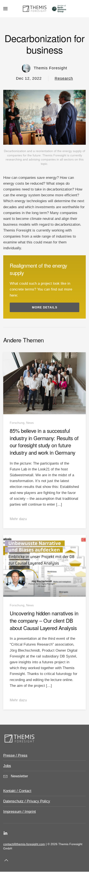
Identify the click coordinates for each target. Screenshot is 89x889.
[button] (5, 8)
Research (64, 78)
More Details (44, 307)
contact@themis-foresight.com (24, 844)
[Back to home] (44, 8)
